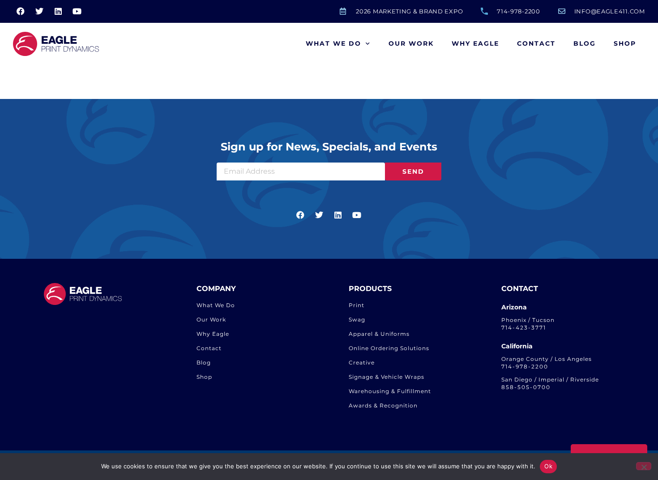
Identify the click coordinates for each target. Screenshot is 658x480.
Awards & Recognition (383, 405)
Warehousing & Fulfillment (390, 391)
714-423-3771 (523, 327)
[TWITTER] (40, 11)
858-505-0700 (526, 387)
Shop (625, 43)
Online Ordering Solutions (389, 348)
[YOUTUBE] (77, 11)
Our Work (411, 43)
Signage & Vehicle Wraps (386, 376)
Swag (357, 319)
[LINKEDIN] (59, 11)
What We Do (333, 43)
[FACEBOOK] (21, 11)
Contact (536, 43)
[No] (643, 466)
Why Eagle (475, 43)
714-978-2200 (524, 366)
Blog (584, 43)
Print (356, 305)
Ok (548, 466)
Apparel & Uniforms (379, 333)
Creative (362, 362)
